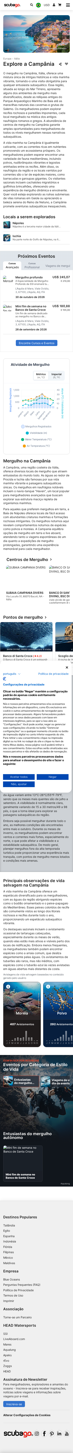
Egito (6, 1230)
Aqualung (9, 1349)
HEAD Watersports (19, 1325)
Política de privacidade (53, 673)
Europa (7, 58)
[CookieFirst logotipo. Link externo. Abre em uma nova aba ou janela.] (4, 679)
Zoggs (7, 1366)
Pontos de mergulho (23, 617)
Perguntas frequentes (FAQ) (21, 1284)
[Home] (12, 5)
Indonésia (9, 1241)
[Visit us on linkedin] (59, 1433)
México (8, 1257)
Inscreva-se (14, 1404)
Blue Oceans (11, 1279)
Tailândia (9, 1225)
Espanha (9, 1236)
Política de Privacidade (18, 1290)
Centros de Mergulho (27, 559)
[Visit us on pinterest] (52, 1433)
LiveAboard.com (14, 1339)
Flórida (7, 1247)
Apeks (7, 1355)
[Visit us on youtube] (67, 1433)
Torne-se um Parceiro (17, 1317)
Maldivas (9, 1263)
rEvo (6, 1360)
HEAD (7, 1371)
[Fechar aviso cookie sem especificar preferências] (67, 667)
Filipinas (8, 1252)
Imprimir (8, 1301)
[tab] (12, 265)
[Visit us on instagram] (37, 1433)
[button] (12, 674)
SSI (5, 1333)
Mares (7, 1344)
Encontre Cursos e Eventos (36, 343)
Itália (17, 58)
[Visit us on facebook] (44, 1433)
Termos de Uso (13, 1295)
